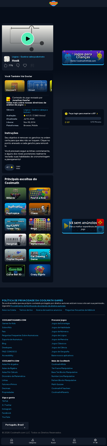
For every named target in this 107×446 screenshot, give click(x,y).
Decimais (6, 388)
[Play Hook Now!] (27, 39)
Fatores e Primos (9, 384)
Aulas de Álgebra (9, 368)
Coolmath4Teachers (61, 388)
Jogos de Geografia (60, 351)
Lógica (15, 57)
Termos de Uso (26, 310)
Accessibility (7, 355)
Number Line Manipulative (63, 376)
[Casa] (53, 3)
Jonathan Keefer (21, 100)
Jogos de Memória (60, 339)
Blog (4, 343)
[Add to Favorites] (25, 65)
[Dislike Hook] (18, 65)
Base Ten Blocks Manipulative (64, 372)
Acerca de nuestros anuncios (49, 310)
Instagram (6, 409)
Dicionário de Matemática (13, 376)
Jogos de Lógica (59, 335)
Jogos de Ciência (59, 347)
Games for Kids (9, 323)
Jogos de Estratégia (61, 323)
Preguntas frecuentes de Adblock (80, 310)
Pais (4, 331)
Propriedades (8, 392)
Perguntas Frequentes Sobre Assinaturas (20, 335)
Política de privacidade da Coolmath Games (32, 300)
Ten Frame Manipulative (62, 368)
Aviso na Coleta (9, 310)
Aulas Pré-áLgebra (10, 364)
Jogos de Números (60, 331)
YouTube (6, 417)
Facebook (6, 413)
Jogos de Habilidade (61, 327)
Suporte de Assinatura (12, 339)
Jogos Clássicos (59, 343)
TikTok (5, 401)
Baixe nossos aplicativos (62, 355)
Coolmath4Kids (59, 364)
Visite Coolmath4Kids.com (83, 61)
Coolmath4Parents (60, 392)
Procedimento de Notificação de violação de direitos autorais (37, 306)
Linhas (5, 380)
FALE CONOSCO (9, 351)
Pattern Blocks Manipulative (64, 380)
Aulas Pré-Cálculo (10, 372)
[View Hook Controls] (32, 65)
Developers (7, 347)
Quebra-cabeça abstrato (32, 57)
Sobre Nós (7, 327)
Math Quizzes (58, 384)
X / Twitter (6, 405)
